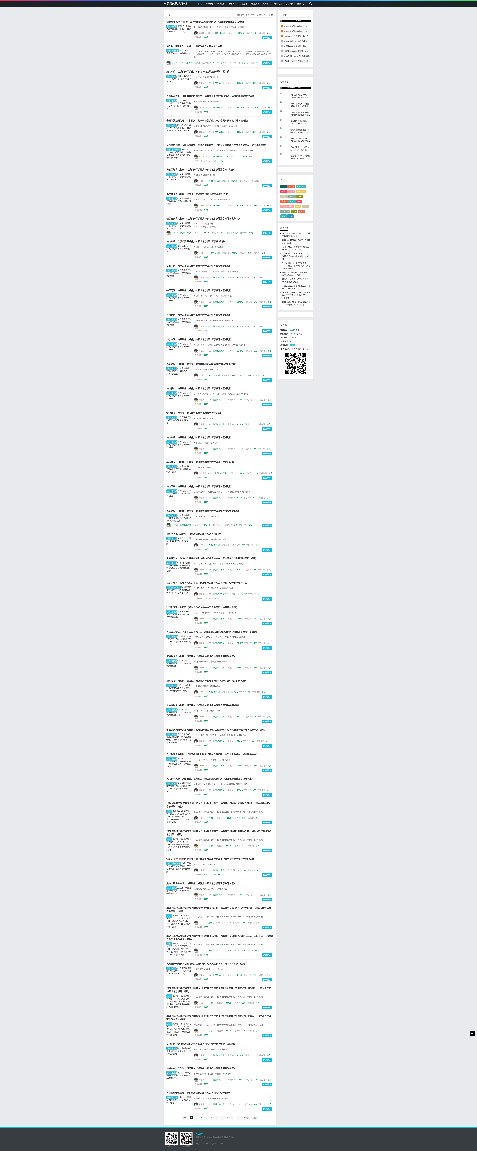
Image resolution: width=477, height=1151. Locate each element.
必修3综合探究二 (173, 587)
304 (249, 692)
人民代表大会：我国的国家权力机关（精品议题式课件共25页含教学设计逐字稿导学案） (210, 778)
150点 (206, 549)
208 (243, 545)
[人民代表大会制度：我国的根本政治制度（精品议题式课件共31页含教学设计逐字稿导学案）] (178, 762)
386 (255, 205)
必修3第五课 (172, 101)
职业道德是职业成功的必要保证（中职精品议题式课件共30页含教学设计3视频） (296, 265)
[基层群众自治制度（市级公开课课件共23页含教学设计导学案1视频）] (178, 469)
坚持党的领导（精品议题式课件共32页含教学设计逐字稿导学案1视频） (201, 1044)
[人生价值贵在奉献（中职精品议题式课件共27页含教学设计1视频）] (178, 1100)
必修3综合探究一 (173, 864)
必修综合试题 (287, 206)
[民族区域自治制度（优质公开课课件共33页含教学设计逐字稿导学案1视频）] (178, 518)
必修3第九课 (172, 271)
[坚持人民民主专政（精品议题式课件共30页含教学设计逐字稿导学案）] (178, 890)
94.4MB (240, 643)
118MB (228, 950)
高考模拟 (266, 4)
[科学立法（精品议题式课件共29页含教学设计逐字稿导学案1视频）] (178, 346)
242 (254, 326)
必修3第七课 (172, 125)
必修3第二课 (172, 538)
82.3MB (240, 1104)
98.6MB (240, 619)
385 (254, 449)
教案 (283, 191)
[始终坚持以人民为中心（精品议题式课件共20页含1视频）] (178, 541)
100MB (240, 326)
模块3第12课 (172, 1097)
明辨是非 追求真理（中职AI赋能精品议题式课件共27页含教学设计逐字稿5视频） (206, 21)
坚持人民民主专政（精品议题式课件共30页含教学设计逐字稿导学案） (201, 883)
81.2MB (240, 895)
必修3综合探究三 (173, 150)
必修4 (299, 196)
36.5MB (240, 1080)
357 (249, 253)
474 (221, 525)
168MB (229, 818)
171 (255, 1104)
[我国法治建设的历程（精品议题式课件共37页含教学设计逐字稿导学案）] (178, 614)
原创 (298, 206)
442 (255, 668)
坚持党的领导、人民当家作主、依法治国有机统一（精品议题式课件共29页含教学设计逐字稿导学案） (216, 145)
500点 (206, 37)
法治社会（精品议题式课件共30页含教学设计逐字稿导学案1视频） (199, 388)
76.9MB (244, 156)
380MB (229, 1003)
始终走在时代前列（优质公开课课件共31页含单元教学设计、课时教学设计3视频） (207, 681)
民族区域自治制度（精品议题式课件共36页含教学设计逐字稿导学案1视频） (204, 705)
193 (243, 818)
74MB (239, 741)
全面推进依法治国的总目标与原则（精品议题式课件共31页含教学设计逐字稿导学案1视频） (211, 558)
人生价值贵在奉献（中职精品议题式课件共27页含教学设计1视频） (199, 1093)
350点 (206, 210)
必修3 (169, 811)
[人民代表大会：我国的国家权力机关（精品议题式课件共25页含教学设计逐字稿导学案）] (178, 787)
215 (243, 950)
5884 (292, 330)
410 (222, 233)
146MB (240, 132)
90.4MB (244, 594)
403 (249, 375)
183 (259, 156)
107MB (240, 277)
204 (243, 1031)
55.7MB (207, 233)
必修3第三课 (172, 968)
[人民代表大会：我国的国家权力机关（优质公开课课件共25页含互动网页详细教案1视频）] (178, 104)
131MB (240, 717)
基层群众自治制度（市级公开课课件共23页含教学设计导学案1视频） (200, 462)
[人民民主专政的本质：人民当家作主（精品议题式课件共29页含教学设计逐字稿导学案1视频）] (178, 640)
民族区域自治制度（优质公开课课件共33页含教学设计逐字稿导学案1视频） (204, 511)
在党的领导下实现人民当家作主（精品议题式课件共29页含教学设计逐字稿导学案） (207, 583)
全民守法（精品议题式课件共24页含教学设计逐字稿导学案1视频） (199, 266)
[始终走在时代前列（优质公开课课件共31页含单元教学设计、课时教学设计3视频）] (178, 688)
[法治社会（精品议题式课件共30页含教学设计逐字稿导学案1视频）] (178, 395)
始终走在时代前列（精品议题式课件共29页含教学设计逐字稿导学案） (201, 1068)
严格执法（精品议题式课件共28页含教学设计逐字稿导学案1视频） (199, 315)
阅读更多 (267, 38)
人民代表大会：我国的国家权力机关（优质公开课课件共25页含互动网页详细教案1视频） (210, 96)
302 (255, 895)
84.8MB (240, 302)
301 (254, 83)
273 (254, 1055)
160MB (240, 83)
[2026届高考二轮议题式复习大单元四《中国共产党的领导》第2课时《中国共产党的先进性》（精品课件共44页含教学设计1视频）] (178, 1001)
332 (254, 424)
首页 (200, 4)
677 (254, 790)
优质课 (291, 186)
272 (255, 302)
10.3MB (240, 205)
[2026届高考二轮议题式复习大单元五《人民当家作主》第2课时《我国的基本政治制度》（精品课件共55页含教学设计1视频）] (178, 817)
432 (254, 498)
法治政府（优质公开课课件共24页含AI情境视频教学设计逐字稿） (199, 71)
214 (243, 1003)
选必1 (301, 211)
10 (238, 1118)
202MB (240, 449)
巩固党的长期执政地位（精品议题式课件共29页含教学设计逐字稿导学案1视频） (206, 963)
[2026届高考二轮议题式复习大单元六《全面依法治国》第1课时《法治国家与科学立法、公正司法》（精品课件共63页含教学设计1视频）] (178, 949)
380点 (206, 112)
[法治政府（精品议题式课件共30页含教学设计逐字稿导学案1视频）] (178, 444)
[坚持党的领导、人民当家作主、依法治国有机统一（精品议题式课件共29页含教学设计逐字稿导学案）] (178, 153)
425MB (228, 923)
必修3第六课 (172, 174)
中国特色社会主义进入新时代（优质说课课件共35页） (306, 46)
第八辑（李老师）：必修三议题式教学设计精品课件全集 (194, 46)
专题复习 (255, 4)
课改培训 (278, 4)
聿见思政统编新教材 (176, 3)
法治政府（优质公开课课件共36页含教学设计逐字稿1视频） (196, 241)
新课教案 (221, 4)
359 (255, 400)
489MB (234, 253)
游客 (243, 63)
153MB (240, 1055)
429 (254, 717)
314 (256, 473)
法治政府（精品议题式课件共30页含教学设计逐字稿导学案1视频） (199, 437)
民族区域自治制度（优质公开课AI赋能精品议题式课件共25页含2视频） (201, 364)
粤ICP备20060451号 (204, 1140)
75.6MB (240, 668)
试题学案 (243, 4)
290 (255, 619)
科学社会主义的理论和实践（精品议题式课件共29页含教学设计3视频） (296, 256)
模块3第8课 (171, 26)
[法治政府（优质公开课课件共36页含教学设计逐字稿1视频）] (178, 248)
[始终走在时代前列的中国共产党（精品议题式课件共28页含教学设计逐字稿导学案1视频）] (178, 867)
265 (258, 870)
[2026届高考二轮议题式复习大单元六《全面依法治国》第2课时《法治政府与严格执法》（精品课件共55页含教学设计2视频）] (178, 921)
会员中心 (301, 4)
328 (229, 63)
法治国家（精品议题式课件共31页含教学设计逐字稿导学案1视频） (199, 486)
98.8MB (240, 766)
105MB (240, 570)
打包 (290, 216)
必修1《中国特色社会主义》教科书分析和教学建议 (305, 31)
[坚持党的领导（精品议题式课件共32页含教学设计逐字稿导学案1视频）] (178, 1051)
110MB (239, 975)
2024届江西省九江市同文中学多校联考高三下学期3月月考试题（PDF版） (296, 295)
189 (259, 594)
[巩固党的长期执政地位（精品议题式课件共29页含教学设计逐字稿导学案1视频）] (178, 971)
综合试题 (285, 211)
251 (255, 351)
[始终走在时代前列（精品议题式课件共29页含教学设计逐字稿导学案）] (178, 1075)
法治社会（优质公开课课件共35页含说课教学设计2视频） (195, 413)
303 (256, 107)
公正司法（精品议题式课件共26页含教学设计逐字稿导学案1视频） (199, 290)
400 (254, 570)
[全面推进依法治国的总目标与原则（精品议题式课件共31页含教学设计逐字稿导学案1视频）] (178, 566)
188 (243, 846)
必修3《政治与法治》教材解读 (297, 56)
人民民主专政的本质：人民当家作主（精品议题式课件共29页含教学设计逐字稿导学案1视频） (213, 632)
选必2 (305, 206)
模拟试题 (301, 191)
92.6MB (234, 692)
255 (243, 923)
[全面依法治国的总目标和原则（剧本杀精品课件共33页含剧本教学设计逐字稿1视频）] (178, 128)
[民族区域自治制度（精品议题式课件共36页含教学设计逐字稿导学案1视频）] (178, 712)
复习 (283, 216)
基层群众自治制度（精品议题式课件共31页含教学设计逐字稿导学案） (201, 656)
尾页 (255, 1118)
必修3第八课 (172, 76)
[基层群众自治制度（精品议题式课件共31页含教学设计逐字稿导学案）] (178, 663)
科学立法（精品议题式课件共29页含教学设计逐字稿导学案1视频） (199, 339)
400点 (206, 87)
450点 (206, 136)
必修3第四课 (172, 636)
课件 (283, 186)
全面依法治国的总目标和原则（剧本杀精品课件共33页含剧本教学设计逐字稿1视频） (208, 120)
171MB (243, 870)
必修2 (284, 201)
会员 (269, 33)
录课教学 (232, 4)
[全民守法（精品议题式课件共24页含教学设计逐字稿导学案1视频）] (178, 273)
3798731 (293, 334)
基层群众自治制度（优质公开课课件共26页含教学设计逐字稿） (197, 194)
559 (255, 766)
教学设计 (301, 186)
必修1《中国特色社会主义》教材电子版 (300, 26)
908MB (234, 375)
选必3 (292, 201)
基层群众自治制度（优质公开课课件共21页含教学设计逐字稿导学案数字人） (204, 218)
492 (248, 181)
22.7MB (240, 351)
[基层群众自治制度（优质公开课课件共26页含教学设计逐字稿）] (178, 201)
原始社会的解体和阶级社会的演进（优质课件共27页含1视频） (310, 51)
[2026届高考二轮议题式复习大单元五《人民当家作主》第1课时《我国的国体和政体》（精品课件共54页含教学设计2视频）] (178, 844)
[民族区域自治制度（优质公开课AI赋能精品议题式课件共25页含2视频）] (178, 371)
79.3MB (240, 400)
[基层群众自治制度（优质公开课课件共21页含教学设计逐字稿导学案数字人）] (178, 226)
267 (254, 132)
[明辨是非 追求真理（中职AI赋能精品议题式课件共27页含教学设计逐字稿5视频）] (178, 29)
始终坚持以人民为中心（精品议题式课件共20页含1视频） (195, 534)
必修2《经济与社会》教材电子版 (297, 41)
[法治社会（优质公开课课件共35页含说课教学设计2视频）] (178, 420)
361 (253, 741)
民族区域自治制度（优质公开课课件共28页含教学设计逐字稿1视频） (200, 169)
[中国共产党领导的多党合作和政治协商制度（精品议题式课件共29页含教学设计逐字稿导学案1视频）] (178, 738)
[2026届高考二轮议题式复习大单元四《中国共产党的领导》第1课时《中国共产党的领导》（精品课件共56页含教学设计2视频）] (178, 1029)
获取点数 (289, 4)
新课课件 (209, 4)
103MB (240, 790)
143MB (242, 473)
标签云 (292, 341)
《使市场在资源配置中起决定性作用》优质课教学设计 (306, 36)
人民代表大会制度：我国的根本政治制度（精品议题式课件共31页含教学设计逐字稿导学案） (212, 754)
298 (254, 975)
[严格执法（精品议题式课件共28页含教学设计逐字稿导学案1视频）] (178, 322)
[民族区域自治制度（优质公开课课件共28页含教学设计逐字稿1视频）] (178, 177)
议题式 (291, 191)
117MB (234, 181)
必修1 (284, 196)
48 (255, 33)
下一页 (246, 1118)
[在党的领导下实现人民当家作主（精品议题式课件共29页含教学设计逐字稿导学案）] (178, 590)
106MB (240, 424)
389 (254, 277)
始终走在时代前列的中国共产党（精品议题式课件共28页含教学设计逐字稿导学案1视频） (210, 859)
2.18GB (214, 63)
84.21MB (240, 107)
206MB (229, 1031)
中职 (299, 201)
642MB (241, 33)
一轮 (294, 211)
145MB (207, 525)
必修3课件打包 (173, 51)
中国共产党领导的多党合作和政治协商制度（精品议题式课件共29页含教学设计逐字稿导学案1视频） (216, 729)
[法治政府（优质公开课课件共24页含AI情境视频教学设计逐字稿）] (178, 79)
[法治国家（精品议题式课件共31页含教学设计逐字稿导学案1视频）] (178, 493)
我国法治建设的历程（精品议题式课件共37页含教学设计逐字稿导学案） (202, 607)
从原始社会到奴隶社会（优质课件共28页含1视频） (305, 61)
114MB (239, 498)
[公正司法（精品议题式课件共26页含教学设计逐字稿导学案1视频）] (178, 297)
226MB (229, 846)
